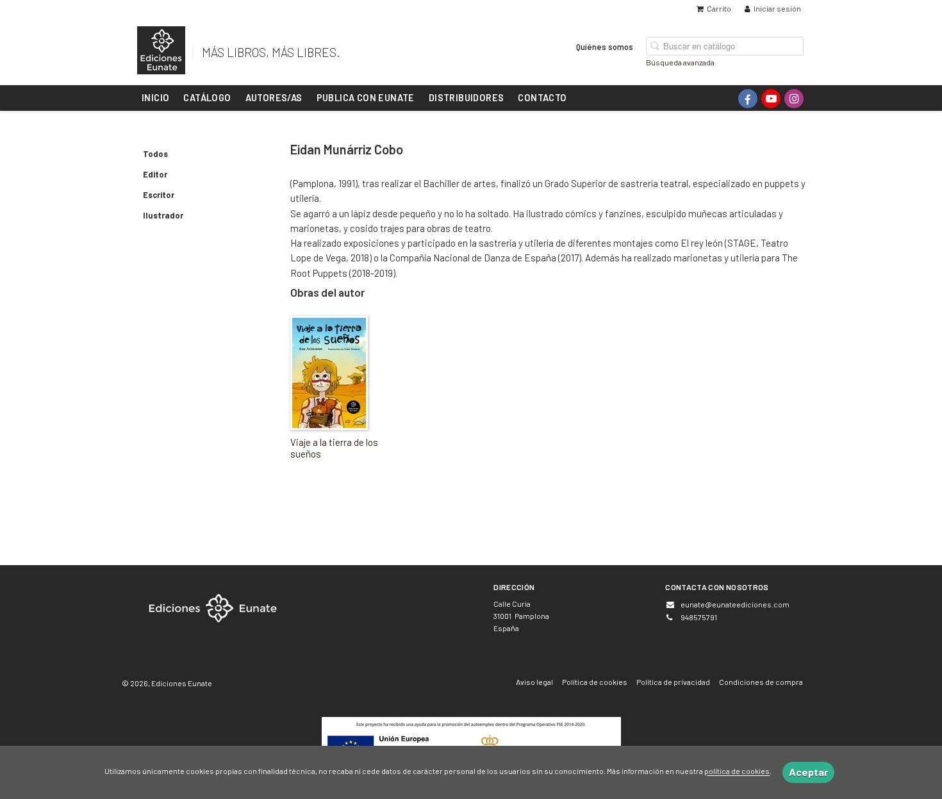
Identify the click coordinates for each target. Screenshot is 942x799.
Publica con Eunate (366, 97)
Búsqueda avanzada (680, 61)
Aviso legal (534, 681)
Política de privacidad (673, 681)
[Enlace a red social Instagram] (794, 98)
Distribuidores (466, 97)
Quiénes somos (604, 46)
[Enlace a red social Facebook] (747, 98)
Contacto (542, 97)
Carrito (719, 8)
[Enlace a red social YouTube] (771, 98)
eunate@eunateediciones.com (735, 604)
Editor (155, 174)
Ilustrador (163, 215)
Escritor (158, 195)
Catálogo (207, 97)
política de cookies (737, 771)
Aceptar (808, 772)
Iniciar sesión (777, 8)
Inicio (155, 97)
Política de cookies (594, 681)
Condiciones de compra (761, 681)
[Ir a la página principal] (161, 48)
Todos (155, 154)
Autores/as (273, 97)
